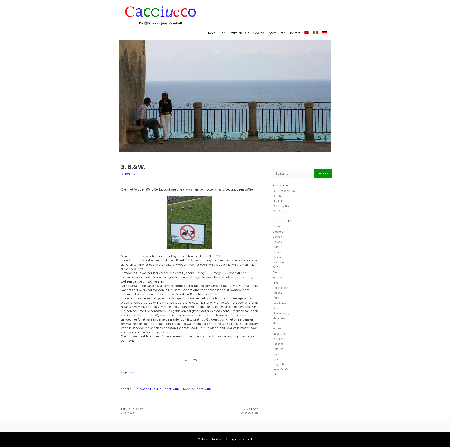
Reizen (277, 354)
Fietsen (277, 277)
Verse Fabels (280, 369)
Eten (275, 272)
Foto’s (271, 33)
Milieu (276, 323)
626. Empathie (281, 206)
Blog (222, 33)
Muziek (277, 328)
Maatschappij (281, 313)
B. (190, 349)
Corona (277, 241)
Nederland (171, 389)
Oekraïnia (278, 338)
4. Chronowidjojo (248, 412)
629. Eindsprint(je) (284, 190)
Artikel (277, 226)
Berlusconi (136, 372)
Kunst (276, 308)
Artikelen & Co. (239, 33)
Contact (294, 33)
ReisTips (278, 349)
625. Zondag (280, 211)
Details (277, 252)
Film (275, 282)
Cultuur (277, 247)
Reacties (278, 343)
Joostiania (279, 303)
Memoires (279, 318)
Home (211, 33)
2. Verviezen (128, 412)
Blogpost (144, 389)
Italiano (277, 292)
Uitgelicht (279, 364)
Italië (157, 389)
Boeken (258, 33)
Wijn (275, 374)
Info (282, 33)
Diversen (278, 262)
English (277, 267)
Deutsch (278, 257)
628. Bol (277, 196)
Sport (276, 359)
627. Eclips (279, 201)
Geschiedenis (281, 287)
